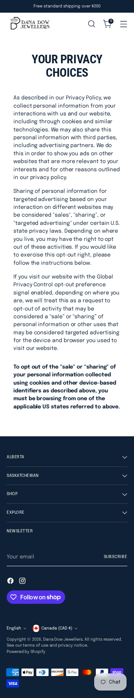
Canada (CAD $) (56, 628)
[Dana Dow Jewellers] (29, 23)
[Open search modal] (91, 24)
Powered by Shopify (26, 652)
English (14, 628)
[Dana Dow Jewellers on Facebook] (11, 582)
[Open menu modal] (123, 24)
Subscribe (115, 557)
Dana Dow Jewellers (63, 639)
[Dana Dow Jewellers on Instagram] (23, 582)
